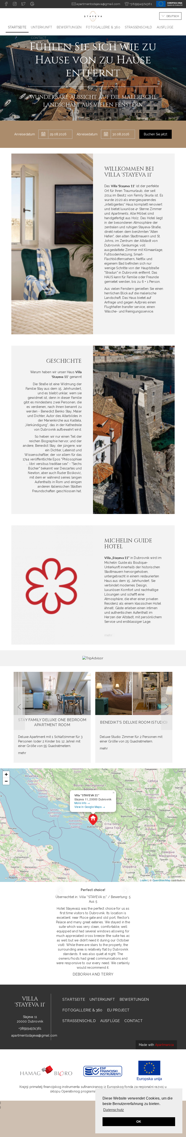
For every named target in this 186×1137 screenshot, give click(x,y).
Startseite (17, 27)
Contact (38, 38)
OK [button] (138, 1121)
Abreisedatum (87, 134)
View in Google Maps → (89, 807)
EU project (118, 1010)
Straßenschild (138, 27)
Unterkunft (41, 27)
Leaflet (143, 880)
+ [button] (6, 774)
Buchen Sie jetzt (155, 134)
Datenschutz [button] (113, 1110)
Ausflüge (165, 27)
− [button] (6, 781)
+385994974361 (30, 1028)
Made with (156, 1045)
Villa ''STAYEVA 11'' (93, 897)
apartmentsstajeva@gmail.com (34, 1035)
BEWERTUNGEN (69, 27)
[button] (19, 708)
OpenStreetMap (161, 880)
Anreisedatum (24, 134)
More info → (82, 803)
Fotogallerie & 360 (103, 27)
